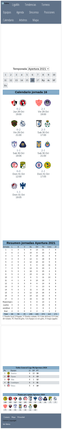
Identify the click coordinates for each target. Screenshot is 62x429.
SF (54, 80)
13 (16, 80)
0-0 (19, 173)
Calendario (8, 20)
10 (54, 75)
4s (48, 80)
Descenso (34, 12)
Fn (5, 85)
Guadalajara (15, 383)
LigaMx (15, 4)
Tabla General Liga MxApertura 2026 (31, 368)
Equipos (7, 12)
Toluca (13, 386)
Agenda (20, 12)
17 (38, 80)
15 (27, 80)
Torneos (46, 4)
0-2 (18, 111)
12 (11, 80)
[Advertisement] (31, 45)
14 (21, 80)
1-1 (18, 153)
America (13, 373)
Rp (43, 80)
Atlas (12, 380)
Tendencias (30, 4)
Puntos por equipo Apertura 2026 (31, 395)
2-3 (43, 132)
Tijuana (13, 377)
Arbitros (23, 20)
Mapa (35, 20)
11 (5, 80)
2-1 (43, 111)
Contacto (7, 417)
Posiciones (49, 12)
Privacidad (21, 417)
